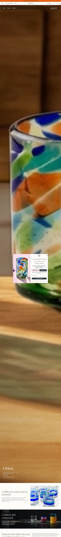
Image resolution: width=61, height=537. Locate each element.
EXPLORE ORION (39, 278)
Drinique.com (39, 273)
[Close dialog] (47, 255)
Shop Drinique (43, 270)
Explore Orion (35, 270)
